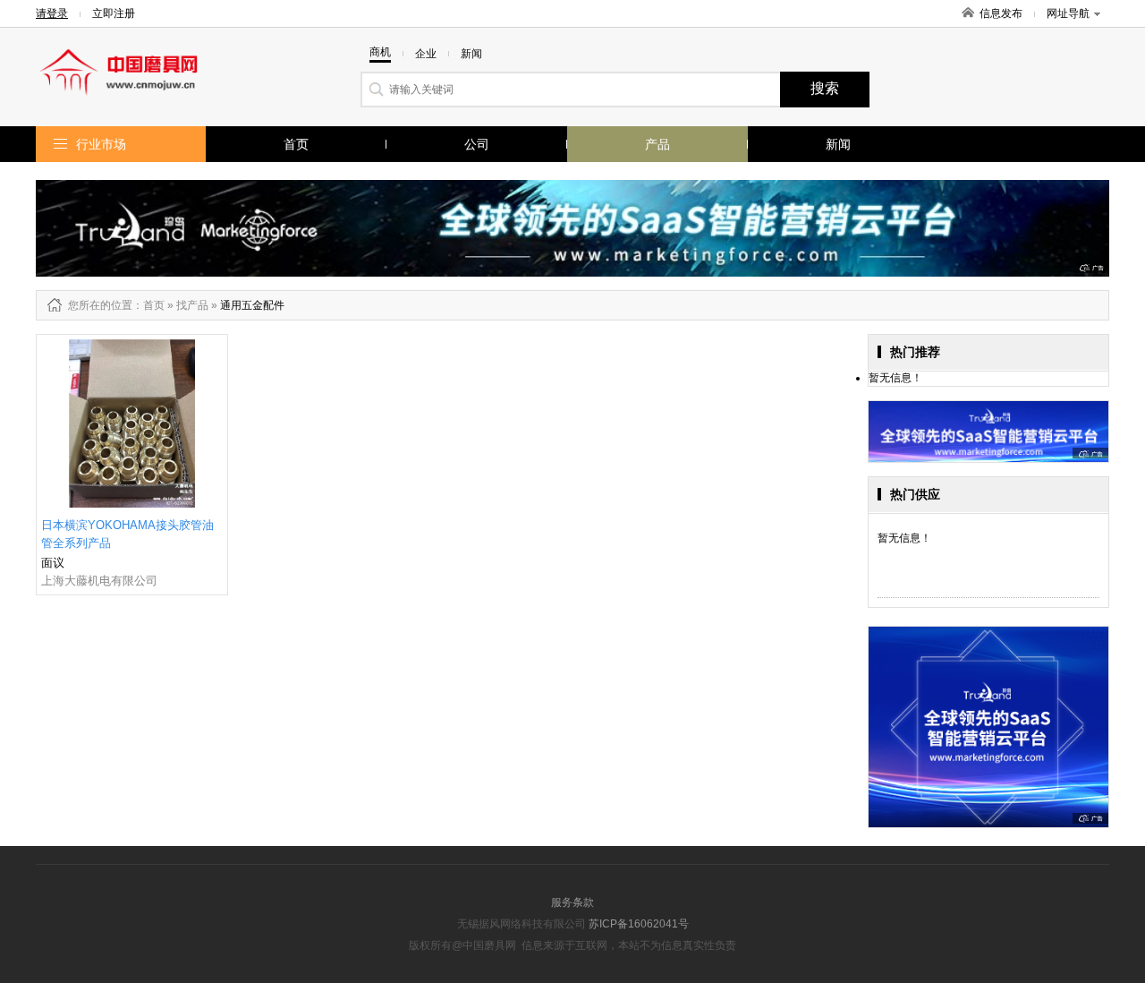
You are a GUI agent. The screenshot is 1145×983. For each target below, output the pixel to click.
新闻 (838, 144)
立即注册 (113, 13)
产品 (657, 144)
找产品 (192, 305)
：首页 (148, 305)
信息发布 (1001, 13)
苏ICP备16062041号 (639, 924)
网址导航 (1068, 13)
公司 (476, 144)
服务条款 (572, 902)
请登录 (52, 13)
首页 (296, 144)
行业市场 (101, 144)
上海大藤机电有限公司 (99, 580)
